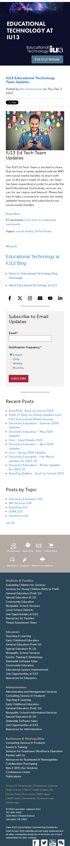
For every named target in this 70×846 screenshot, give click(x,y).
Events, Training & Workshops (24, 657)
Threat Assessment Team (21, 622)
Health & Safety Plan (43, 790)
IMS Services (20, 503)
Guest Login (13, 802)
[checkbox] (32, 361)
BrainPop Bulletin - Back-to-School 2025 (36, 473)
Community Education (20, 601)
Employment (13, 551)
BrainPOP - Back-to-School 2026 (31, 411)
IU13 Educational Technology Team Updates (30, 80)
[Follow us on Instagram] (30, 298)
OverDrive (18, 516)
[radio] (32, 355)
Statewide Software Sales (21, 661)
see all (10, 523)
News (38, 551)
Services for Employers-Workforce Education (34, 751)
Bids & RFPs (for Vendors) (22, 768)
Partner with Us (15, 755)
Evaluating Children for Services (25, 585)
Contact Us (11, 786)
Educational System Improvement (27, 669)
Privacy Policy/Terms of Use (21, 794)
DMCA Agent (43, 794)
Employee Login (46, 798)
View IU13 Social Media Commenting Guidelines (31, 827)
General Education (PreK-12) (23, 593)
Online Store (51, 551)
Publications (13, 776)
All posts (11, 246)
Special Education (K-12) (21, 597)
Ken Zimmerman (31, 89)
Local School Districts (19, 610)
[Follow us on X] (20, 298)
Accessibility (29, 798)
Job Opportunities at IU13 (22, 614)
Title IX (27, 790)
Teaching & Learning (18, 636)
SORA (16, 511)
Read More (13, 214)
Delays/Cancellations (42, 565)
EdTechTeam (43, 231)
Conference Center (18, 772)
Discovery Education (26, 499)
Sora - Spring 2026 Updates (27, 452)
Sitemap (53, 786)
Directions (12, 565)
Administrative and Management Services (31, 691)
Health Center (14, 798)
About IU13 (27, 551)
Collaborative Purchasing (21, 763)
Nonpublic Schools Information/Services (31, 712)
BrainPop (18, 507)
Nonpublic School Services (23, 606)
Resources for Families (20, 618)
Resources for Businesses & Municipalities (32, 759)
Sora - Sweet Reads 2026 (25, 440)
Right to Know (14, 790)
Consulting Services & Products (25, 695)
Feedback (25, 565)
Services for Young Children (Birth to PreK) (32, 589)
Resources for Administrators (24, 729)
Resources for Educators (21, 678)
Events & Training (16, 747)
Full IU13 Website (47, 59)
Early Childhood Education (22, 640)
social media (24, 231)
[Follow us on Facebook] (10, 298)
